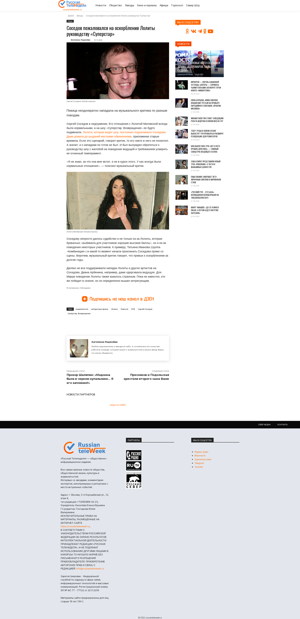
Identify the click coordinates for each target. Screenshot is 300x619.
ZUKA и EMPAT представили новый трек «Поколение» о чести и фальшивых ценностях (205, 164)
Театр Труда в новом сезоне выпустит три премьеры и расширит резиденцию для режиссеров (207, 133)
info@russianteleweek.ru (90, 568)
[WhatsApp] (117, 322)
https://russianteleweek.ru (75, 526)
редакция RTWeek (185, 74)
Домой (71, 15)
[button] (238, 5)
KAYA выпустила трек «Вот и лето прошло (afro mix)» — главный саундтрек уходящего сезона (205, 148)
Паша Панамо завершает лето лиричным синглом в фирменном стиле (206, 179)
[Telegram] (110, 322)
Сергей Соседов (145, 309)
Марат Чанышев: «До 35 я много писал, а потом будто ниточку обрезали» (205, 210)
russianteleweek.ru (72, 9)
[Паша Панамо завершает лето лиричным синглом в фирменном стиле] (181, 179)
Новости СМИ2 (118, 405)
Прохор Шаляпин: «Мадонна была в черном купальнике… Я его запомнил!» (90, 378)
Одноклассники (203, 459)
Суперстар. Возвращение (79, 313)
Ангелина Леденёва (80, 40)
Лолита (114, 309)
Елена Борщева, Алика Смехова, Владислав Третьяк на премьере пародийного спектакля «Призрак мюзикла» (206, 104)
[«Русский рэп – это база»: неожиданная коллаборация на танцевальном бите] (181, 195)
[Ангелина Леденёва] (79, 348)
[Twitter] (102, 322)
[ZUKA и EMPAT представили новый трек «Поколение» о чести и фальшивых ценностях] (181, 164)
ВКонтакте (200, 455)
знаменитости (82, 309)
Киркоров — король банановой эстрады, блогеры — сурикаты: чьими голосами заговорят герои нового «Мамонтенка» (206, 86)
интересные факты (99, 309)
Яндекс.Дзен (201, 451)
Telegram (199, 463)
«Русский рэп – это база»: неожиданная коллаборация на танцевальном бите (205, 194)
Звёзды (80, 15)
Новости (124, 309)
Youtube (199, 466)
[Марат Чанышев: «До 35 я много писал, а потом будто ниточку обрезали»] (181, 210)
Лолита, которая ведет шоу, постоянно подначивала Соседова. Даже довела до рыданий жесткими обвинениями (116, 134)
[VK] (95, 322)
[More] (124, 322)
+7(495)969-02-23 (87, 501)
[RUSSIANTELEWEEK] (72, 4)
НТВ (133, 309)
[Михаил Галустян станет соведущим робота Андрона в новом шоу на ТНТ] (181, 121)
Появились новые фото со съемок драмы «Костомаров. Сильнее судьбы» (199, 66)
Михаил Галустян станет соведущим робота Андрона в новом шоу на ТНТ (207, 120)
